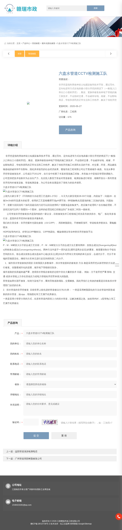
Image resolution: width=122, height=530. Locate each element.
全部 (19, 54)
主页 (18, 43)
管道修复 (36, 43)
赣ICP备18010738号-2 (40, 524)
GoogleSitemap (85, 524)
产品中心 (26, 43)
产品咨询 (70, 129)
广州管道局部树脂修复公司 (28, 458)
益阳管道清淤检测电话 (26, 451)
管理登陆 (74, 524)
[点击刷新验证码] (50, 422)
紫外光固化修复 (48, 43)
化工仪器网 (65, 524)
